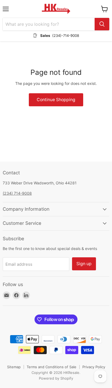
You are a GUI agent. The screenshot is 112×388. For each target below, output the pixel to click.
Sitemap (14, 367)
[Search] (102, 24)
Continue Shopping (56, 99)
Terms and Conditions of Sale (51, 367)
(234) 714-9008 (17, 193)
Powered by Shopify (56, 378)
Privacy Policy (93, 367)
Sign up (84, 263)
